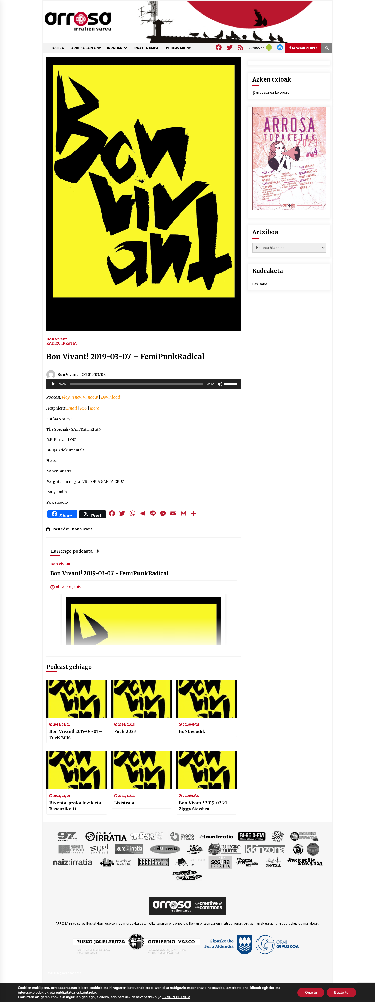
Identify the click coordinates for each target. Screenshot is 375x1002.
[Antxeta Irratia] (106, 836)
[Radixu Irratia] (190, 862)
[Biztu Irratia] (277, 836)
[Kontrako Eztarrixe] (298, 849)
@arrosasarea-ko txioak (270, 92)
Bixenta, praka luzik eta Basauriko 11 (75, 805)
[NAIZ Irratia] (73, 862)
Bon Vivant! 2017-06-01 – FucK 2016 (75, 734)
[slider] (231, 383)
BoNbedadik (192, 731)
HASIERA (57, 48)
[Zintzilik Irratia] (188, 875)
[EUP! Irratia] (99, 849)
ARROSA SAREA (83, 48)
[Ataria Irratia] (182, 836)
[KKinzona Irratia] (266, 849)
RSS (83, 408)
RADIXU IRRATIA (61, 343)
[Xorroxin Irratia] (305, 862)
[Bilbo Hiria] (251, 836)
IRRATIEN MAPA (146, 48)
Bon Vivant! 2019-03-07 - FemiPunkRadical (109, 573)
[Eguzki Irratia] (303, 836)
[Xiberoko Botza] (273, 862)
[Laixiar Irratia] (313, 849)
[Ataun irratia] (216, 836)
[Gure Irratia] (129, 849)
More (94, 408)
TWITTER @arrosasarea (64, 973)
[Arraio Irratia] (147, 836)
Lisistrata (124, 802)
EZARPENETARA (176, 997)
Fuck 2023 (125, 731)
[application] (143, 384)
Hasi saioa (260, 284)
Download (110, 397)
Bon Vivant (56, 339)
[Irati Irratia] (195, 849)
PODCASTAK (175, 48)
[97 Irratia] (70, 836)
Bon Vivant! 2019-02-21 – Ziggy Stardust (205, 805)
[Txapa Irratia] (247, 862)
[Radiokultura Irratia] (153, 862)
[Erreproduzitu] (53, 384)
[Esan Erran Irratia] (71, 849)
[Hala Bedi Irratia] (165, 849)
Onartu (311, 992)
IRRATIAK (114, 48)
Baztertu (341, 992)
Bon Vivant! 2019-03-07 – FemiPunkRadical (125, 356)
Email (71, 408)
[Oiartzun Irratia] (115, 862)
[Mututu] (219, 384)
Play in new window (80, 397)
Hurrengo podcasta (71, 551)
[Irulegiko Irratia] (224, 849)
